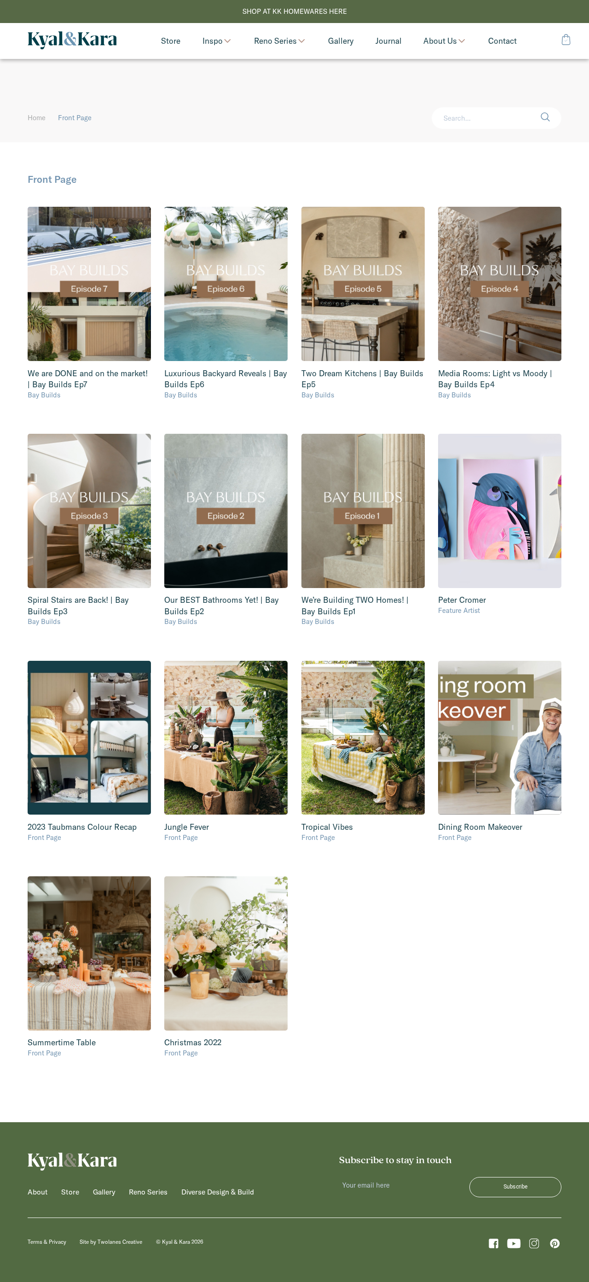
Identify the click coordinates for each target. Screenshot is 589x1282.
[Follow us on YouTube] (513, 1246)
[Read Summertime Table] (89, 953)
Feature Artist (459, 610)
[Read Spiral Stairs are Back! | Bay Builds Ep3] (89, 511)
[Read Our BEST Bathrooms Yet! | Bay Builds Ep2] (226, 511)
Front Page (44, 837)
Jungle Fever (186, 827)
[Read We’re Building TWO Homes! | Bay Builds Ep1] (363, 511)
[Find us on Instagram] (534, 1246)
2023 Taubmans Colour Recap (82, 827)
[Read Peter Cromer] (499, 511)
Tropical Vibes (327, 827)
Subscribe (515, 1186)
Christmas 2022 (192, 1042)
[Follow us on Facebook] (493, 1246)
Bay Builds (44, 394)
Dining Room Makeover (480, 827)
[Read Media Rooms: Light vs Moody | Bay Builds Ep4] (499, 284)
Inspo (212, 41)
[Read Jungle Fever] (226, 738)
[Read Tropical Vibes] (363, 738)
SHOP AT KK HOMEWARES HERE (295, 11)
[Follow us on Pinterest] (554, 1246)
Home (37, 117)
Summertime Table (62, 1042)
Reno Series (275, 41)
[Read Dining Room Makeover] (499, 738)
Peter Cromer (462, 600)
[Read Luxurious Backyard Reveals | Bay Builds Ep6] (226, 284)
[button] (551, 118)
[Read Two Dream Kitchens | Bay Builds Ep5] (363, 284)
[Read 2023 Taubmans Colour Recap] (89, 738)
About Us (440, 41)
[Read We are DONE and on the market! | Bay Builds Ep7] (89, 284)
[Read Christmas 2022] (226, 953)
